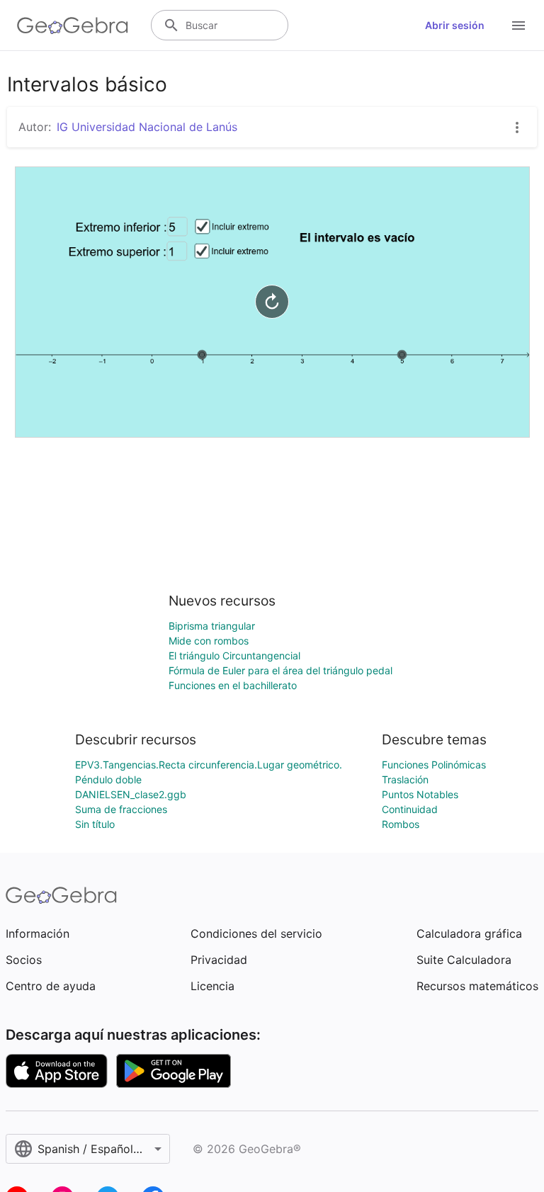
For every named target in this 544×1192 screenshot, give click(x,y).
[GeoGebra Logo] (72, 25)
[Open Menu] (518, 25)
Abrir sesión (454, 25)
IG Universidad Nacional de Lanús (147, 127)
